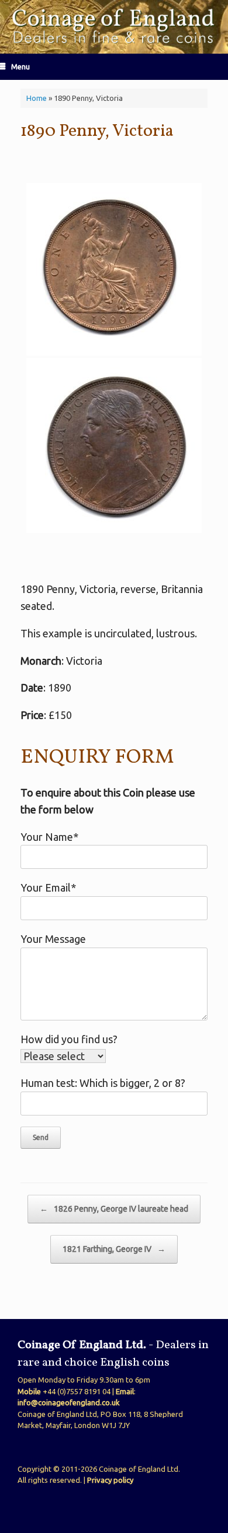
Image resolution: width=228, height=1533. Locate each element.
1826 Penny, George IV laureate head (114, 1208)
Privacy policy (110, 1480)
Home (36, 98)
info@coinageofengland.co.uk (69, 1402)
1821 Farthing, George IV (114, 1249)
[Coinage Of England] (114, 27)
